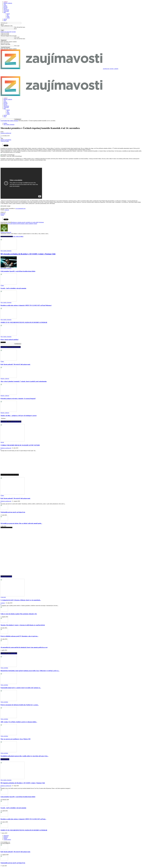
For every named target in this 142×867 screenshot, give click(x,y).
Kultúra (5, 5)
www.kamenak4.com (20, 208)
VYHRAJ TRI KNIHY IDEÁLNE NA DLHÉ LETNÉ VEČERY (20, 445)
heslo (15, 28)
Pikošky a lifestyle (8, 3)
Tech (5, 4)
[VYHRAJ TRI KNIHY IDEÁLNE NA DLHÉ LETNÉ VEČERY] (13, 441)
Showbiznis (6, 9)
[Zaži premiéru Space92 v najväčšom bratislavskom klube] (9, 267)
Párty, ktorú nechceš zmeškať (9, 339)
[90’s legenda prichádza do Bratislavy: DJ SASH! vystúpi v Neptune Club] (9, 249)
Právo (5, 20)
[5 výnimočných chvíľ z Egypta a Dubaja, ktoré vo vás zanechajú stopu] (13, 595)
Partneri (5, 838)
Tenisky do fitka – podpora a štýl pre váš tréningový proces (19, 415)
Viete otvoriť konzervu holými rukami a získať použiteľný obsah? (21, 223)
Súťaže (5, 19)
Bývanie (5, 7)
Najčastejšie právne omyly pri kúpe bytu (13, 512)
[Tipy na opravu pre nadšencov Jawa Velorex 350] (9, 734)
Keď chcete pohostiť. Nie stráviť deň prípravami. (15, 364)
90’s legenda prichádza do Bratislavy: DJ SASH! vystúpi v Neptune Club (28, 254)
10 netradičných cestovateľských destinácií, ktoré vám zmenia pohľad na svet (24, 647)
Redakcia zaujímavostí (6, 133)
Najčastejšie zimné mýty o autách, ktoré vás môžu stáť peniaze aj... (21, 687)
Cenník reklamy (7, 839)
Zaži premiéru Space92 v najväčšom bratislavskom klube (18, 271)
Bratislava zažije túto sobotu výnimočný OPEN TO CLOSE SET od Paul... (23, 819)
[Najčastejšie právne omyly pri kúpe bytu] (4, 509)
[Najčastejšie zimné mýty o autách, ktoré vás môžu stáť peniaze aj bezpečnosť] (9, 683)
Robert (8, 13)
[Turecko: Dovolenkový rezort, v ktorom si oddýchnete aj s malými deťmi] (4, 622)
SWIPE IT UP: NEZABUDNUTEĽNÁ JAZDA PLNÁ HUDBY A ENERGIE (24, 322)
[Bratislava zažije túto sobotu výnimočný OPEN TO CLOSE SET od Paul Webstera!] (9, 301)
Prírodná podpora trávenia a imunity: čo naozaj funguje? (18, 398)
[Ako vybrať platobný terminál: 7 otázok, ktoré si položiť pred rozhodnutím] (9, 377)
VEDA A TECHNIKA (9, 653)
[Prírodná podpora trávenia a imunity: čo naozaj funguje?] (9, 394)
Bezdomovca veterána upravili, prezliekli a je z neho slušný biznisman (27, 222)
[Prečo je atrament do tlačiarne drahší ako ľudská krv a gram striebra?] (9, 700)
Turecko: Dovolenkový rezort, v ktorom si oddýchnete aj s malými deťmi (23, 625)
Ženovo (5, 8)
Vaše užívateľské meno (19, 27)
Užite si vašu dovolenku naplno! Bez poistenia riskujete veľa (19, 614)
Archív (8, 17)
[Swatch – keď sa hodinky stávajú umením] (9, 284)
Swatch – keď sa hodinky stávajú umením (13, 288)
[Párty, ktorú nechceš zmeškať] (9, 335)
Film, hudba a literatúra (9, 124)
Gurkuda (3, 603)
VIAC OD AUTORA (18, 236)
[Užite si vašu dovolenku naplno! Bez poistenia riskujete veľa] (4, 611)
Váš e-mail (16, 37)
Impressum (6, 835)
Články (2, 285)
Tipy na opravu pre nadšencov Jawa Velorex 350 (15, 739)
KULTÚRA (5, 759)
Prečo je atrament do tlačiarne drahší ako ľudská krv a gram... (20, 705)
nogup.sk (7, 209)
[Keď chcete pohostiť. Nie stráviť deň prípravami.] (9, 360)
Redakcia (6, 837)
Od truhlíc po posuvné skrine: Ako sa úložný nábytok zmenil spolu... (21, 523)
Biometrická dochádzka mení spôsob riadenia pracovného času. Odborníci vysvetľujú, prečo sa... (30, 670)
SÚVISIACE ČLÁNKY (7, 236)
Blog (5, 12)
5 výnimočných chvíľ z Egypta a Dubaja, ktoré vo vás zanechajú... (21, 600)
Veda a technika (4, 667)
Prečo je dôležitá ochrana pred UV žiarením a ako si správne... (19, 636)
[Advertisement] (27, 72)
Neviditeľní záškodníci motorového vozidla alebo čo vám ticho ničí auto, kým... (24, 756)
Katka (8, 16)
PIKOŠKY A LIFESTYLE (11, 347)
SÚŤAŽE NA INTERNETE (11, 422)
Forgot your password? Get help (8, 31)
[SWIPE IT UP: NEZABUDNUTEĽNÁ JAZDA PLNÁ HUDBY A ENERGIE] (9, 318)
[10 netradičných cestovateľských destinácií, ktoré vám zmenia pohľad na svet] (4, 644)
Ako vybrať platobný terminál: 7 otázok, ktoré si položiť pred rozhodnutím (24, 381)
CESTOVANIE (6, 576)
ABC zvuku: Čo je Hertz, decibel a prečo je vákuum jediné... (19, 722)
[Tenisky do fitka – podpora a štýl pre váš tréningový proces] (9, 411)
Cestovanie (6, 11)
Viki (8, 15)
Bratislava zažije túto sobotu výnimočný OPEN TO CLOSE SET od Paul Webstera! (26, 305)
